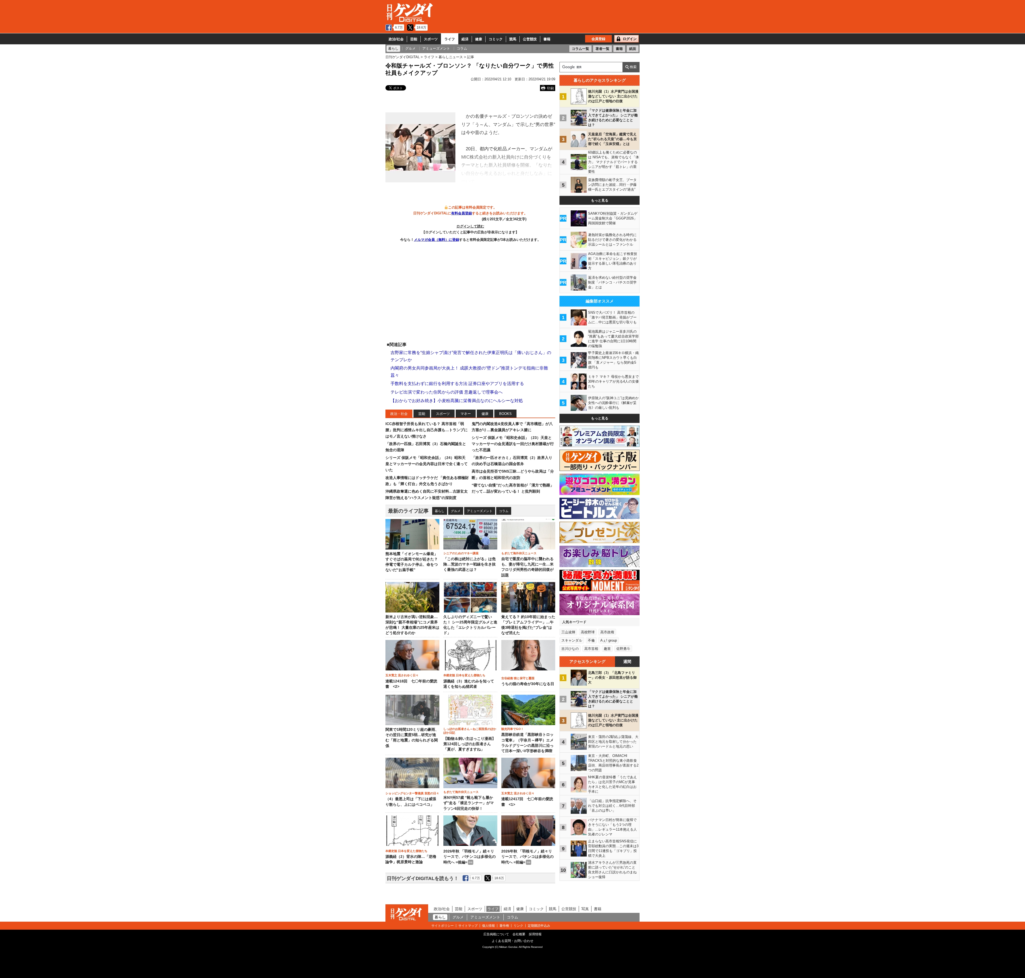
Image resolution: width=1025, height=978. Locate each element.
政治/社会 (396, 39)
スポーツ (431, 39)
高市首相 (591, 649)
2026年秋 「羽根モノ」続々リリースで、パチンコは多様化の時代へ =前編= (527, 856)
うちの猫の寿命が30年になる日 (527, 684)
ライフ (449, 39)
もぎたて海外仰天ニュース (519, 553)
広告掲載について (496, 934)
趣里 (607, 649)
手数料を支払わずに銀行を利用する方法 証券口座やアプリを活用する (457, 383)
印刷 (550, 88)
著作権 (504, 925)
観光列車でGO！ (512, 728)
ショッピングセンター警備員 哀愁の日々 (412, 793)
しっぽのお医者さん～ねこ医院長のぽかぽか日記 (469, 730)
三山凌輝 (568, 632)
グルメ (455, 511)
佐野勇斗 (623, 649)
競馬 (512, 39)
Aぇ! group (608, 640)
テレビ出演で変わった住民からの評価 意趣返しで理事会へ (447, 392)
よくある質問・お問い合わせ (512, 941)
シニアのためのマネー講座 (461, 553)
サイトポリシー (442, 925)
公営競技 (530, 39)
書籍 (546, 39)
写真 (585, 909)
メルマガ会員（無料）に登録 (436, 240)
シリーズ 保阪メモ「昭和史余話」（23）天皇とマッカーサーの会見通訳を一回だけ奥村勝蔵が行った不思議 (513, 443)
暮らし (439, 511)
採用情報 (535, 934)
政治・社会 (399, 414)
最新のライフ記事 (408, 511)
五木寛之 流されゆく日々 (402, 675)
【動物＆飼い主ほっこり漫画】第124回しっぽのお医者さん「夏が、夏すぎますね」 (469, 744)
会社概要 (518, 934)
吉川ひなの (570, 649)
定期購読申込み (539, 925)
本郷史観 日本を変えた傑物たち (464, 675)
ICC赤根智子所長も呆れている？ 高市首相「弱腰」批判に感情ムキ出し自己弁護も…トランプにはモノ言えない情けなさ (426, 430)
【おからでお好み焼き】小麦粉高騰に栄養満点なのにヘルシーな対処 (457, 400)
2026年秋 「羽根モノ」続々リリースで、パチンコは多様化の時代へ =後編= (469, 856)
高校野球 (588, 632)
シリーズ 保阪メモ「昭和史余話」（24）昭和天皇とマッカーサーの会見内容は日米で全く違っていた (426, 463)
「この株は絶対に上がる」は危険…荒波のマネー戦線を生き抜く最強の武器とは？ (469, 564)
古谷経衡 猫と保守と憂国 (517, 678)
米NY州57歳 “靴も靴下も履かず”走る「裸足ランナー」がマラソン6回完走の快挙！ (468, 803)
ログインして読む (470, 226)
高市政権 (607, 632)
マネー (465, 414)
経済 (465, 39)
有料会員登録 (461, 213)
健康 (478, 39)
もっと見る (599, 200)
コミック (496, 39)
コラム (503, 511)
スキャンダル (571, 640)
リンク (518, 925)
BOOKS (505, 414)
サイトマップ (468, 925)
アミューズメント (479, 511)
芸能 (413, 39)
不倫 (591, 640)
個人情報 (488, 925)
